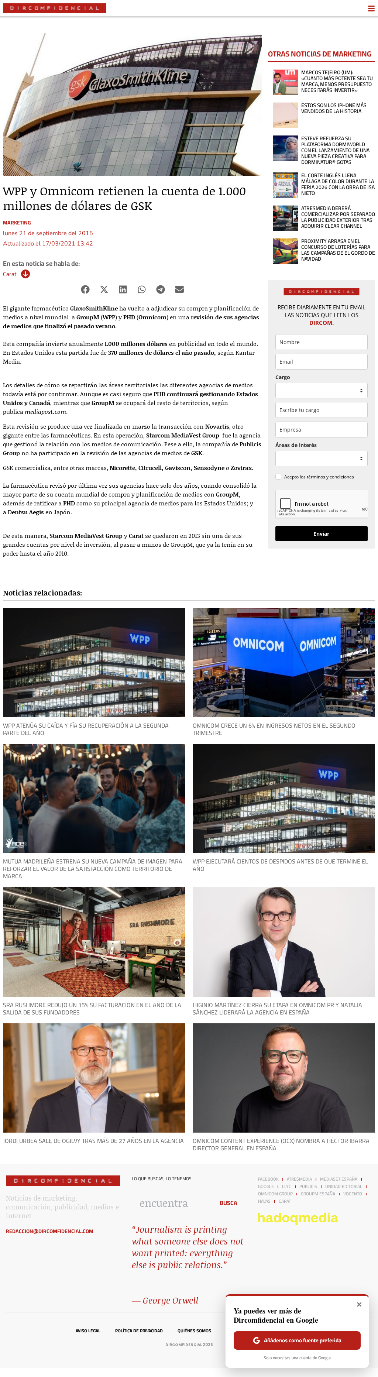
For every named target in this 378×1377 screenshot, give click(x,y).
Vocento (352, 1194)
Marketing (17, 222)
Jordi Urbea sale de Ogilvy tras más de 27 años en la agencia (93, 1140)
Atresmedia (299, 1179)
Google (266, 1186)
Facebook (268, 1179)
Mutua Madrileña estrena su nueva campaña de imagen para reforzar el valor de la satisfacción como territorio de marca (92, 869)
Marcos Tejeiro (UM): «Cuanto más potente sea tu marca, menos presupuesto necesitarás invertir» (337, 81)
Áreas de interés (296, 445)
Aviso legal (88, 1331)
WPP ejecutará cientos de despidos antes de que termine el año (280, 865)
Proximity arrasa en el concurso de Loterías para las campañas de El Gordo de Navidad (338, 250)
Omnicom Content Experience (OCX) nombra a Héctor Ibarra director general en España (281, 1144)
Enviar (321, 533)
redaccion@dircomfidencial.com (49, 1231)
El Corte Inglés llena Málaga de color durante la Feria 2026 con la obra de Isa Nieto (338, 184)
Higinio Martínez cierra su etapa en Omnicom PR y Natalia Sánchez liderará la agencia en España (277, 1008)
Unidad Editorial (343, 1186)
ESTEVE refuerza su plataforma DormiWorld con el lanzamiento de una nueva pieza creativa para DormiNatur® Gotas (335, 150)
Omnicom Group (275, 1194)
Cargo (282, 377)
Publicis (308, 1186)
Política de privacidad (139, 1331)
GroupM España (318, 1194)
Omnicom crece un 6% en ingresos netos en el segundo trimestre (274, 729)
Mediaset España (338, 1179)
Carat (10, 273)
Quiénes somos (194, 1331)
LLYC (286, 1186)
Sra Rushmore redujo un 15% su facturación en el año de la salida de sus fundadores (92, 1008)
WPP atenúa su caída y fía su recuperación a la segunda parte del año (86, 729)
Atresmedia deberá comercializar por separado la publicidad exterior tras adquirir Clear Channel (338, 217)
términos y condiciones (330, 477)
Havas (264, 1201)
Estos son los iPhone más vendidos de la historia (334, 108)
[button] (85, 289)
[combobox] (171, 1202)
